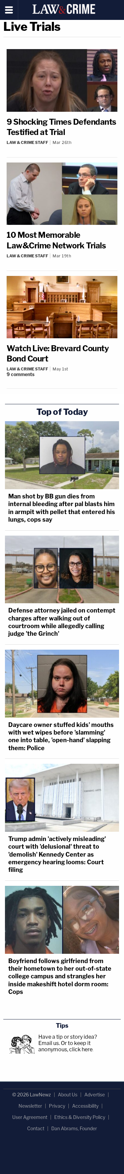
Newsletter (30, 1106)
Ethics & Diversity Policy (79, 1117)
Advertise (94, 1094)
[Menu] (9, 10)
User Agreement (29, 1117)
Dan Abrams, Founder (74, 1128)
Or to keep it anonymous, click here (65, 1046)
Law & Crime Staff (27, 142)
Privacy (57, 1106)
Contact (35, 1128)
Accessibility (85, 1106)
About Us (67, 1094)
